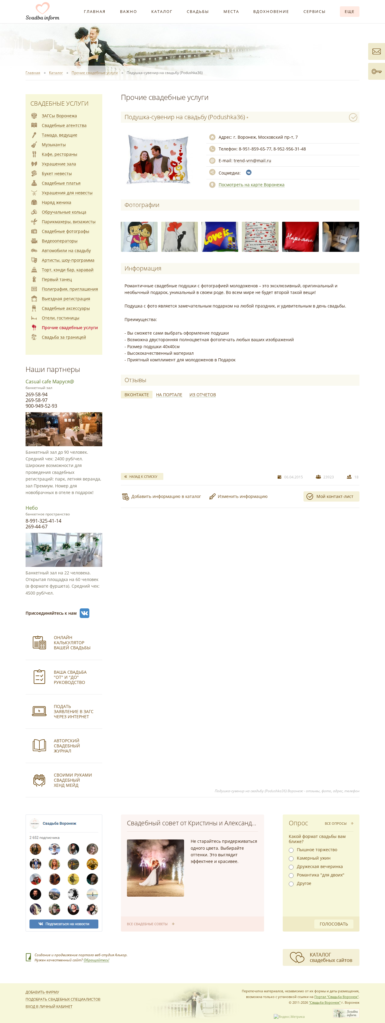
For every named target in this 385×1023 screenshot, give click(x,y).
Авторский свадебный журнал (67, 746)
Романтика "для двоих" (320, 875)
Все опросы (335, 823)
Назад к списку (143, 476)
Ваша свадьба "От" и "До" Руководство (70, 677)
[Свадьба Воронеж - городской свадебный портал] (346, 1016)
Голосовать (334, 924)
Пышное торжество (317, 850)
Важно (128, 11)
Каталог (162, 11)
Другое (304, 883)
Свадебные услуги (59, 103)
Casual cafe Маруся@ (50, 381)
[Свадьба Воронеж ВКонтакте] (84, 613)
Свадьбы (198, 11)
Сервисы (314, 11)
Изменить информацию (243, 496)
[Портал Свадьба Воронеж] (43, 11)
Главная (95, 11)
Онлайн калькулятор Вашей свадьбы (72, 643)
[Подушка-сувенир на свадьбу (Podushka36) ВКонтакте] (248, 172)
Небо (32, 508)
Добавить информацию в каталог (166, 496)
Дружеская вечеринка (320, 866)
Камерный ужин (314, 858)
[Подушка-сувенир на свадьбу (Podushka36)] (139, 237)
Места (231, 11)
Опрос (298, 823)
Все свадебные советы (147, 924)
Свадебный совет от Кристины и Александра (193, 823)
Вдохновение (271, 11)
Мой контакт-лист (334, 496)
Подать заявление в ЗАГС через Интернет (74, 711)
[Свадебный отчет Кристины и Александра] (155, 868)
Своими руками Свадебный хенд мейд (73, 780)
